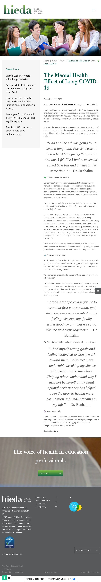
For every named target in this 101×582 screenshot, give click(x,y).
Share (93, 61)
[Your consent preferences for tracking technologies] (9, 577)
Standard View (16, 566)
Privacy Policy (40, 506)
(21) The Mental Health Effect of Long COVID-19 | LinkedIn (74, 104)
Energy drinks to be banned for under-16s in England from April (20, 88)
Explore (45, 473)
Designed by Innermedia (90, 572)
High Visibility (7, 569)
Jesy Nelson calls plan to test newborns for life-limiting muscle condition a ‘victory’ (20, 103)
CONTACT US (83, 550)
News (55, 431)
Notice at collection (35, 579)
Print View (5, 566)
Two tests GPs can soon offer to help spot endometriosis (18, 131)
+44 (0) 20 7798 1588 (13, 554)
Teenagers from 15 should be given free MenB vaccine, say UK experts (20, 118)
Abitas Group (20, 517)
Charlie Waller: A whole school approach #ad (18, 77)
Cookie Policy (40, 497)
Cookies (54, 572)
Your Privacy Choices (58, 579)
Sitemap (47, 572)
